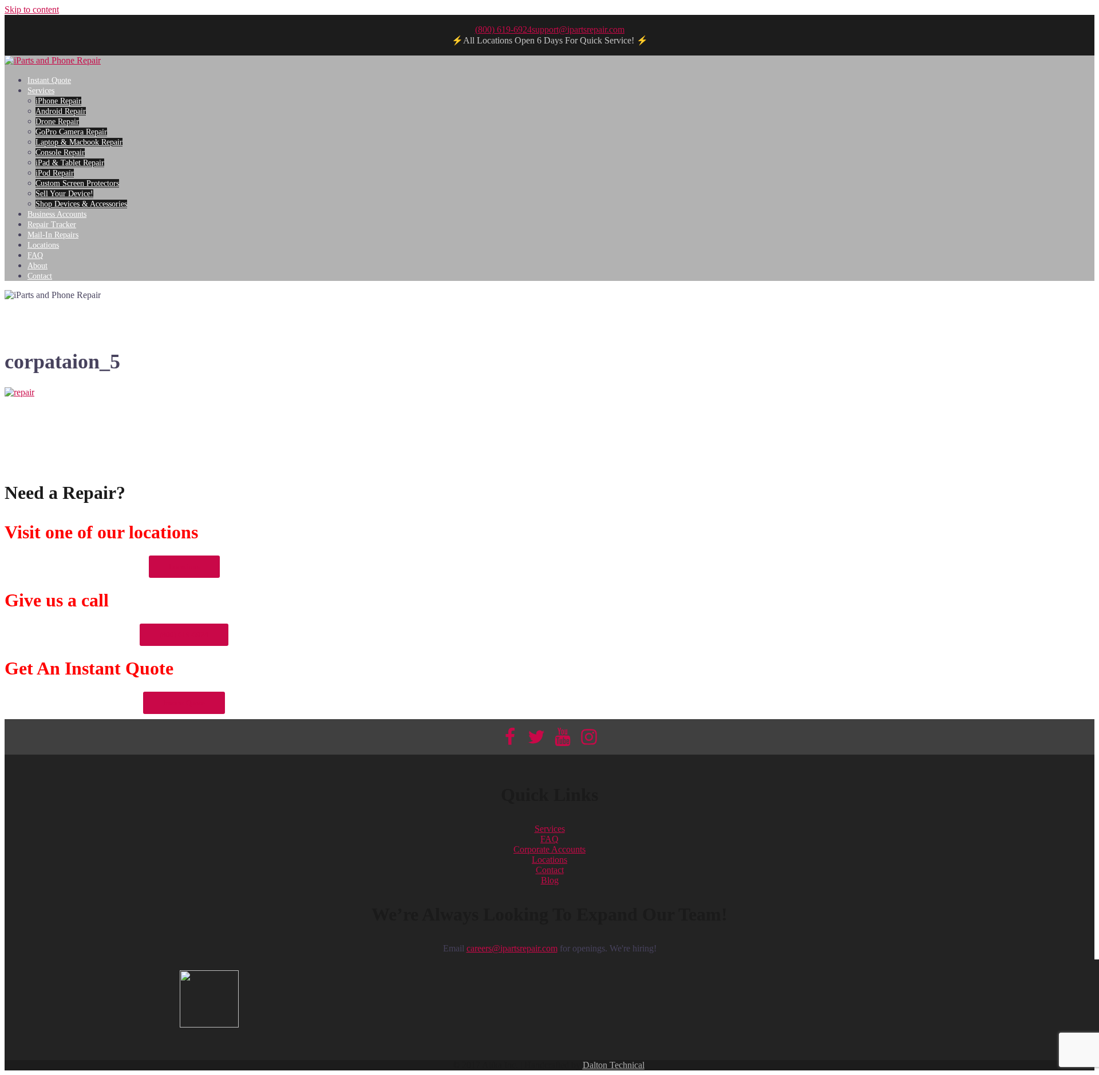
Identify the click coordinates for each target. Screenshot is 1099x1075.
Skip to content (32, 9)
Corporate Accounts (549, 849)
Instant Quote (49, 80)
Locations (43, 245)
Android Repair (60, 111)
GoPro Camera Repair (71, 132)
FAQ (35, 255)
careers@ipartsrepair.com (512, 948)
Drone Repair (57, 121)
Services (40, 90)
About (37, 265)
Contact (39, 276)
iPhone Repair (58, 101)
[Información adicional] (53, 60)
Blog (550, 880)
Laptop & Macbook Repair (78, 142)
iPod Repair (54, 173)
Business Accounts (56, 214)
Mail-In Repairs (52, 235)
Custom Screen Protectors (77, 183)
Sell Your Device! (64, 193)
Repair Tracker (51, 224)
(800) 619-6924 (503, 29)
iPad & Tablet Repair (69, 162)
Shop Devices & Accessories (81, 204)
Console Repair (60, 152)
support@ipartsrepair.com (578, 29)
